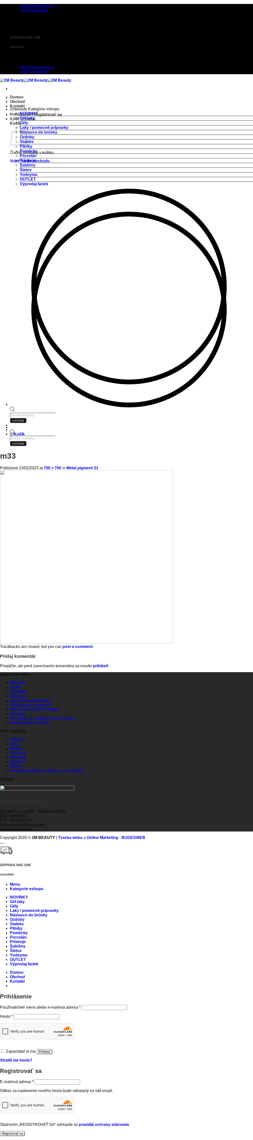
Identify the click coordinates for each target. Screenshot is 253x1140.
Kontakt (17, 106)
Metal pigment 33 (82, 468)
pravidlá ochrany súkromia (104, 1124)
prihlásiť (101, 666)
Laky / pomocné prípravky (44, 127)
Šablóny (27, 165)
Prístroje (28, 160)
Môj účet (18, 683)
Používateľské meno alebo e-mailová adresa (40, 1007)
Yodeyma (28, 174)
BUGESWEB (133, 837)
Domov (16, 97)
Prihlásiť (44, 1051)
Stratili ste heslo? (16, 1060)
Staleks (17, 924)
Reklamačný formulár (30, 723)
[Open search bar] (12, 433)
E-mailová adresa (16, 1082)
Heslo (6, 1016)
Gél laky (27, 118)
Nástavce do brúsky (38, 132)
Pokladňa (19, 691)
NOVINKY (29, 113)
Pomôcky (29, 151)
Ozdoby (17, 919)
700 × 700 (52, 468)
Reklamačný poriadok (30, 705)
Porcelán (28, 156)
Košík (15, 687)
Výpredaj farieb (34, 184)
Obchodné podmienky (31, 700)
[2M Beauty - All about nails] (35, 80)
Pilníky (26, 146)
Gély (24, 123)
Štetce (26, 170)
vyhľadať (18, 443)
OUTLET (28, 179)
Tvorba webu (70, 837)
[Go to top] (2, 843)
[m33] (86, 642)
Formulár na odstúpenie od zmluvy (42, 718)
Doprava (18, 696)
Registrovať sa (12, 1133)
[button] (17, 434)
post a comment (78, 646)
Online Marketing (102, 837)
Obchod (17, 101)
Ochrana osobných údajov (35, 709)
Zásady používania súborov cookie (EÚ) (47, 771)
